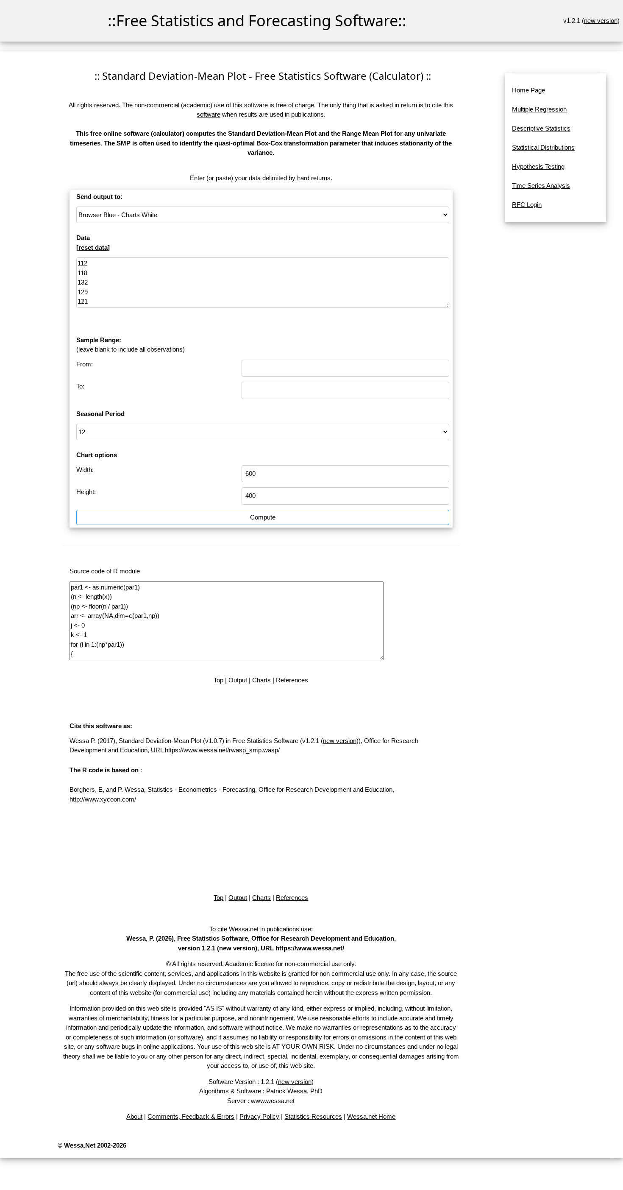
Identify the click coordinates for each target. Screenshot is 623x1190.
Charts (261, 680)
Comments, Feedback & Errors (190, 1116)
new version (600, 20)
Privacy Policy (259, 1116)
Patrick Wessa (286, 1091)
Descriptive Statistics (541, 128)
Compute (262, 517)
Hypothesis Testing (538, 166)
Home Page (528, 90)
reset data (93, 247)
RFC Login (527, 204)
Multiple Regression (539, 109)
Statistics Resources (313, 1116)
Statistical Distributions (543, 147)
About (134, 1116)
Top (218, 680)
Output (237, 680)
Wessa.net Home (371, 1116)
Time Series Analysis (541, 185)
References (292, 680)
